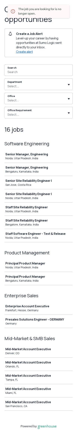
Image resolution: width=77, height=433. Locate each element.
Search (11, 67)
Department (14, 82)
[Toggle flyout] (69, 84)
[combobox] (7, 86)
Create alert (24, 52)
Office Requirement (19, 110)
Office (11, 96)
